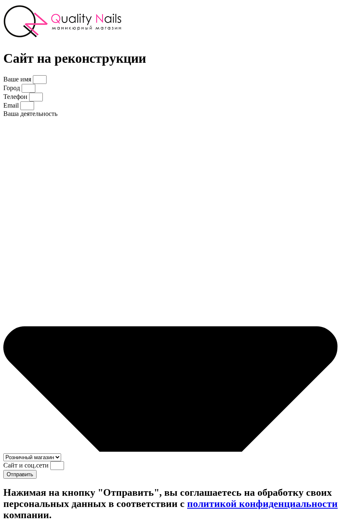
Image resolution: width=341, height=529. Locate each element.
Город (12, 87)
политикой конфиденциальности (262, 503)
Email (11, 105)
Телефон (16, 96)
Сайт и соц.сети (26, 465)
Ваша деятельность (30, 113)
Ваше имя (18, 79)
